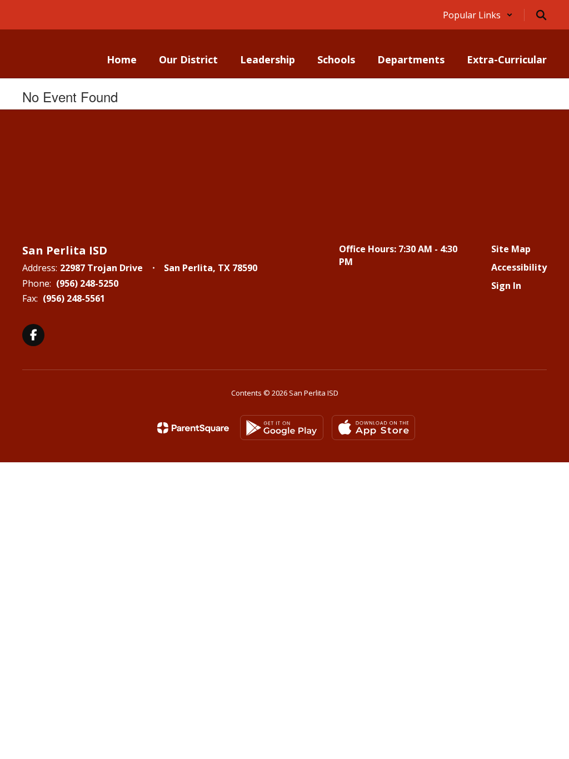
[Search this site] (541, 15)
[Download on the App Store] (373, 427)
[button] (478, 15)
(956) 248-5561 (74, 298)
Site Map (511, 249)
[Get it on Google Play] (281, 427)
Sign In (506, 285)
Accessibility (519, 267)
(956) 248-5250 (87, 283)
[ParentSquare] (193, 428)
